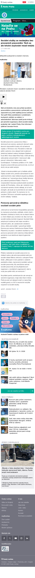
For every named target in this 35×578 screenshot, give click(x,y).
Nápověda (21, 505)
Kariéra (20, 510)
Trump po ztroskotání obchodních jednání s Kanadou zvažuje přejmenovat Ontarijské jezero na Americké (17, 477)
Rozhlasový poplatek (25, 516)
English (30, 562)
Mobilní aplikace (7, 527)
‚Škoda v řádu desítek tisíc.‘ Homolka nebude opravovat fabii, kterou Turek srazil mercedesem (17, 470)
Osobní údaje (12, 562)
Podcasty (5, 525)
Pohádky (14, 318)
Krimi (4, 318)
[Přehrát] (3, 97)
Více (24, 21)
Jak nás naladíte (23, 502)
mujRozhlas (5, 309)
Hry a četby (6, 314)
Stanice (4, 508)
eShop (4, 510)
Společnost (5, 21)
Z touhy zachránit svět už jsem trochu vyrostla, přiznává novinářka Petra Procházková (20, 362)
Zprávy (3, 51)
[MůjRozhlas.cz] (3, 60)
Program (15, 10)
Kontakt (20, 513)
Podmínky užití (22, 562)
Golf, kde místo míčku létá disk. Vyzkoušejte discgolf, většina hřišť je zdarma (21, 420)
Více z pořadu (7, 397)
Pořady (5, 322)
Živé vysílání (6, 326)
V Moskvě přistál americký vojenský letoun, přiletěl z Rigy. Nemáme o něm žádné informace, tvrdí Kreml (17, 484)
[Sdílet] (4, 103)
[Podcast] (1, 103)
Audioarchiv (24, 10)
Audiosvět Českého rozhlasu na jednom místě (14, 334)
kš (17, 289)
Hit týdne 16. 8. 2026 (17, 351)
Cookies (4, 562)
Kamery (31, 10)
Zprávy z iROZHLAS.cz (10, 442)
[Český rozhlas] (6, 2)
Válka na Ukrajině (7, 502)
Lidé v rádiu (22, 508)
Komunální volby (7, 505)
